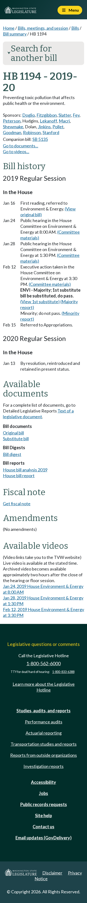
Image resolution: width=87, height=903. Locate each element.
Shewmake (13, 126)
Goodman (12, 132)
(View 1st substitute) (40, 301)
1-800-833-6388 (63, 672)
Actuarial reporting (44, 733)
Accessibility (43, 782)
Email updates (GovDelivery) (43, 837)
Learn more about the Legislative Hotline (44, 687)
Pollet (58, 126)
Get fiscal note (16, 503)
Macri (64, 120)
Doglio (28, 115)
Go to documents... (20, 145)
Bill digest (12, 454)
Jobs (43, 793)
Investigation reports (43, 766)
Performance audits (43, 721)
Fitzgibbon (46, 115)
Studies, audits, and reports (43, 710)
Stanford (51, 132)
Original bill (13, 432)
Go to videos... (16, 151)
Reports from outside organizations (43, 755)
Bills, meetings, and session (43, 28)
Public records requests (43, 804)
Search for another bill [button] (32, 53)
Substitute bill (16, 438)
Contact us (43, 826)
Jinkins (44, 126)
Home (8, 28)
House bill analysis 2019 (25, 469)
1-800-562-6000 (43, 663)
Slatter (64, 115)
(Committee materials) (50, 284)
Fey (76, 115)
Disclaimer (52, 872)
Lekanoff (48, 120)
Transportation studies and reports (44, 744)
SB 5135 (40, 139)
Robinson (32, 132)
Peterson (12, 120)
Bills (75, 28)
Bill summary (15, 33)
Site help (43, 815)
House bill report (19, 475)
